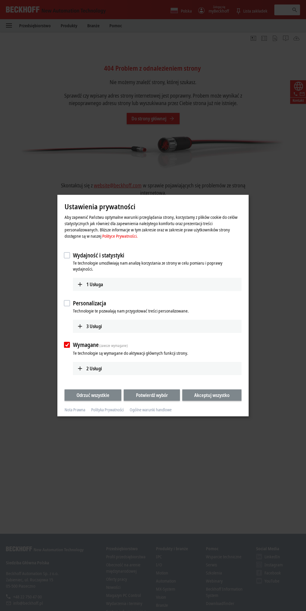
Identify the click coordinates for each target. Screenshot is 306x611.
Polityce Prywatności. (120, 236)
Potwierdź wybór (152, 395)
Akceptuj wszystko (212, 395)
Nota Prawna (75, 410)
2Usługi (94, 368)
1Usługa (94, 284)
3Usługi (94, 326)
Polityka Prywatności (107, 410)
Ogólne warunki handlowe (151, 410)
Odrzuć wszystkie (92, 395)
